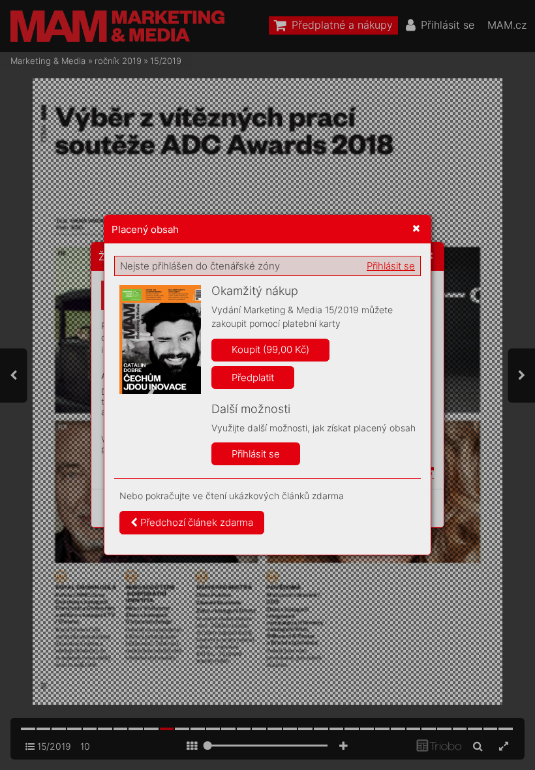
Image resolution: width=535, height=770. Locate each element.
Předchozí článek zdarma (195, 522)
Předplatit (253, 377)
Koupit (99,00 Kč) (270, 349)
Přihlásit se (391, 266)
